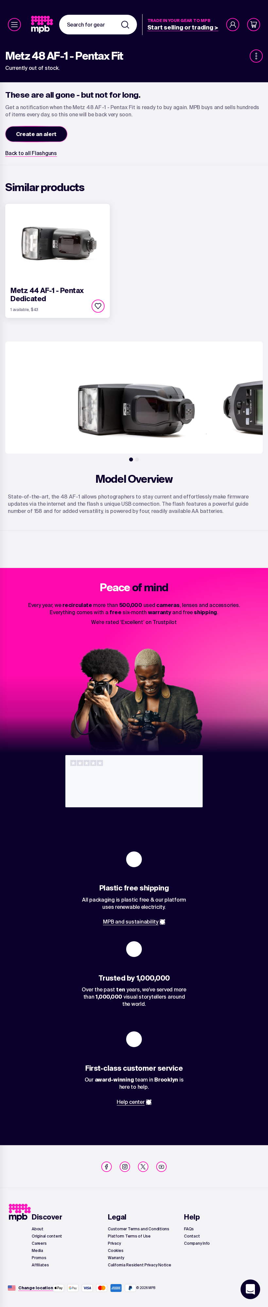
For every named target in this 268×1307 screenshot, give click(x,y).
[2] (137, 459)
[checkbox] (98, 306)
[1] (131, 459)
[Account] (232, 24)
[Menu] (14, 24)
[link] (42, 24)
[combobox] (98, 24)
